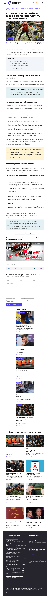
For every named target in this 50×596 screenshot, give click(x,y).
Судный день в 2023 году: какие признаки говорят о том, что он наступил (36, 540)
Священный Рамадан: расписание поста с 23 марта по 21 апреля (36, 559)
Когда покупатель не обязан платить (20, 63)
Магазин (8, 264)
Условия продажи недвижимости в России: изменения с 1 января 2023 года (15, 568)
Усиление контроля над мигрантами (12, 449)
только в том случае (12, 141)
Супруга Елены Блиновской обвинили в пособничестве (33, 521)
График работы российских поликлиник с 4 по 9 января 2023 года (15, 564)
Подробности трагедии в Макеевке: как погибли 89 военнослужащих (15, 539)
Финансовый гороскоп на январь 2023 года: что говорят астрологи (16, 556)
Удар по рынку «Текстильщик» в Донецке (25, 395)
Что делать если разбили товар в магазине (21, 61)
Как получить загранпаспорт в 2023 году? (14, 521)
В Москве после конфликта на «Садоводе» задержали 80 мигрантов (24, 419)
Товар (13, 264)
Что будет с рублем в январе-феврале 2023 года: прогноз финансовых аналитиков (14, 576)
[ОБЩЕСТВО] (25, 368)
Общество (10, 38)
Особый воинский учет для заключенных (13, 474)
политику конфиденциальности (27, 298)
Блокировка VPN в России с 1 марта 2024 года (34, 474)
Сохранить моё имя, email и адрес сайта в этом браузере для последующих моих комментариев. (24, 301)
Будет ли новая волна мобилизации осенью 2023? (13, 497)
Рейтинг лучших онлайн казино (13, 579)
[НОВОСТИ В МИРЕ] (25, 322)
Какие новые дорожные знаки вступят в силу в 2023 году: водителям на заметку (15, 552)
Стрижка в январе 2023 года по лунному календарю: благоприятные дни (16, 560)
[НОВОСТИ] (25, 345)
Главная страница (10, 8)
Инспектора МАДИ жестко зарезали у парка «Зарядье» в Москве (14, 543)
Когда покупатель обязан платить (20, 65)
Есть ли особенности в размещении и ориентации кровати (37, 550)
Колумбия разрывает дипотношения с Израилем (23, 326)
